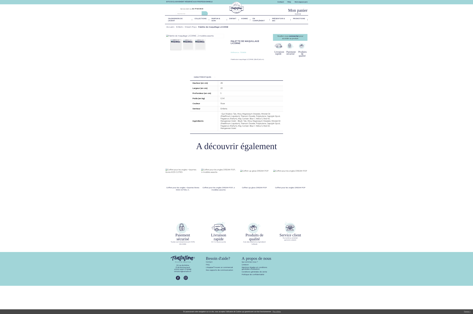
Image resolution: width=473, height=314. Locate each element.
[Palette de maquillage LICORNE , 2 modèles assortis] (190, 36)
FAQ (289, 2)
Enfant (179, 27)
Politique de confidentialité (253, 274)
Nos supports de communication (219, 270)
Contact (280, 2)
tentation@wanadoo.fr (182, 271)
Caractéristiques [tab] (202, 77)
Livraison (245, 265)
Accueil (169, 27)
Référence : (235, 52)
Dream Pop (190, 27)
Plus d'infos (277, 312)
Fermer (466, 312)
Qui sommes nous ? (250, 262)
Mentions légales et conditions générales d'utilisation (254, 268)
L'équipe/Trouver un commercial (219, 267)
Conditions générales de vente (254, 272)
